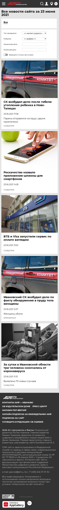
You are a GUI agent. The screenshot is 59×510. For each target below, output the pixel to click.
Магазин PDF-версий (14, 410)
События (9, 126)
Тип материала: (10, 33)
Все (6, 22)
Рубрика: (7, 39)
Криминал (10, 318)
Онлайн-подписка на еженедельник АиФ (26, 414)
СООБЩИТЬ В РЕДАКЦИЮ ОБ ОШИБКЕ (22, 422)
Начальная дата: (11, 44)
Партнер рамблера (25, 497)
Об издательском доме (16, 406)
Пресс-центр (39, 406)
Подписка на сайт (13, 418)
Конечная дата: (10, 50)
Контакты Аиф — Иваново (17, 402)
